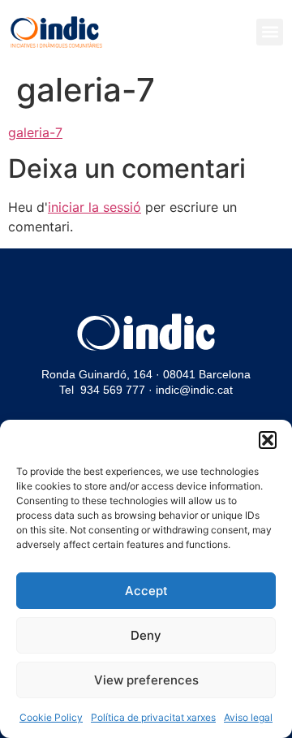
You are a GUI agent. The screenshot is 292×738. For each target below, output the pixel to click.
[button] (268, 440)
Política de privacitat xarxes (153, 717)
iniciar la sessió (94, 207)
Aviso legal (248, 717)
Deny (146, 635)
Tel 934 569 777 (102, 389)
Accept (146, 590)
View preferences (146, 680)
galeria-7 (35, 132)
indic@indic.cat (194, 389)
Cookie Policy (51, 717)
